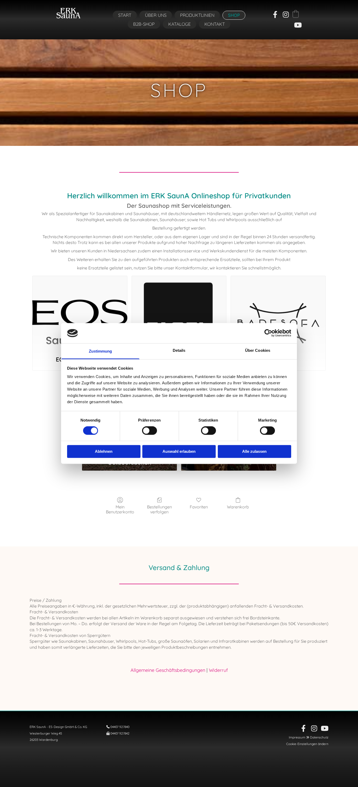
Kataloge (179, 24)
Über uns (155, 15)
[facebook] (275, 14)
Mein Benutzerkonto (120, 509)
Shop (234, 15)
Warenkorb (238, 506)
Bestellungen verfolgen (159, 509)
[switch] (149, 431)
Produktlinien (197, 15)
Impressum (297, 737)
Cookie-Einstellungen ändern (307, 744)
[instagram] (286, 14)
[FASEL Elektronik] (179, 313)
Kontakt (214, 24)
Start (124, 15)
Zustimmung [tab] (100, 351)
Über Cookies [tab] (257, 350)
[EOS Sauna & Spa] (79, 313)
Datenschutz (319, 737)
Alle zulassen (254, 451)
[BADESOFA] (278, 313)
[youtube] (298, 25)
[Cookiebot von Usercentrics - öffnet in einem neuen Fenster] (268, 333)
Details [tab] (179, 350)
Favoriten (199, 506)
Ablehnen (103, 451)
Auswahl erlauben (179, 451)
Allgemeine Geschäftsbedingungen (168, 670)
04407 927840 (119, 727)
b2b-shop (144, 24)
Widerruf (218, 670)
